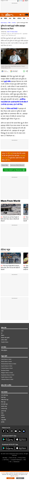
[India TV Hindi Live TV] (26, 15)
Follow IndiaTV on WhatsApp (13, 170)
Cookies (3, 473)
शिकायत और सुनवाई (5, 337)
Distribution (16, 461)
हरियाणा (2, 415)
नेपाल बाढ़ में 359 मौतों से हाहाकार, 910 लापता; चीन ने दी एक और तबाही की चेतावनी (10, 267)
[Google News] (5, 71)
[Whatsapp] (24, 71)
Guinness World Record (17, 165)
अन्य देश (13, 22)
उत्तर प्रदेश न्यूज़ (4, 395)
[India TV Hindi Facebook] (20, 0)
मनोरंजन (19, 18)
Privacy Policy (22, 457)
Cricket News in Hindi (6, 368)
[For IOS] (21, 448)
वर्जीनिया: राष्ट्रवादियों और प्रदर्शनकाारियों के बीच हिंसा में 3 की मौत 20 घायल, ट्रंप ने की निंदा (14, 101)
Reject (20, 478)
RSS (25, 459)
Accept (10, 478)
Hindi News (4, 22)
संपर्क (2, 331)
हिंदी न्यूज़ (10, 153)
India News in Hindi (6, 359)
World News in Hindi (6, 361)
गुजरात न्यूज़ (3, 410)
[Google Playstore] (8, 439)
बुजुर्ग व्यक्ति (7, 81)
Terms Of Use (12, 457)
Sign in (26, 0)
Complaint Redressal (16, 459)
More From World (10, 200)
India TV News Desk (12, 31)
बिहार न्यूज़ (3, 401)
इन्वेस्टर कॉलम (4, 339)
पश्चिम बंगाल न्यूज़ (4, 399)
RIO (11, 461)
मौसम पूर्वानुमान (4, 350)
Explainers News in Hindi (7, 375)
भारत (10, 18)
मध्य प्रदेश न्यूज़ (4, 404)
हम (1, 333)
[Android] (19, 0)
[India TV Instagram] (11, 431)
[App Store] (21, 439)
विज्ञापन (2, 335)
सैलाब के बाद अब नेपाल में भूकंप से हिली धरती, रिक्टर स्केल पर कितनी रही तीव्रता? (10, 219)
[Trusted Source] (14, 71)
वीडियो (5, 18)
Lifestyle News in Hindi (7, 379)
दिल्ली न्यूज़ (3, 397)
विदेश (14, 18)
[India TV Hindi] (9, 15)
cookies (16, 475)
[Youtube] (15, 431)
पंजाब (2, 413)
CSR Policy (6, 459)
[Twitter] (7, 431)
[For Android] (8, 448)
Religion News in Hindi (7, 372)
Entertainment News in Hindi (8, 363)
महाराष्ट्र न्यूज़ (4, 406)
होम (1, 18)
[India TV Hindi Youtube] (23, 0)
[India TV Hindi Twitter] (22, 0)
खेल (24, 18)
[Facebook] (3, 431)
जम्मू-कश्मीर (3, 419)
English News (4, 342)
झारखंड (2, 422)
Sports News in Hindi (6, 366)
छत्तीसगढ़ (3, 417)
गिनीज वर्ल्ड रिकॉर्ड (12, 108)
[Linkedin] (19, 431)
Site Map (4, 457)
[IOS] (17, 0)
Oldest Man (5, 165)
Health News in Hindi (6, 377)
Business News (5, 370)
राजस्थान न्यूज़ (4, 408)
